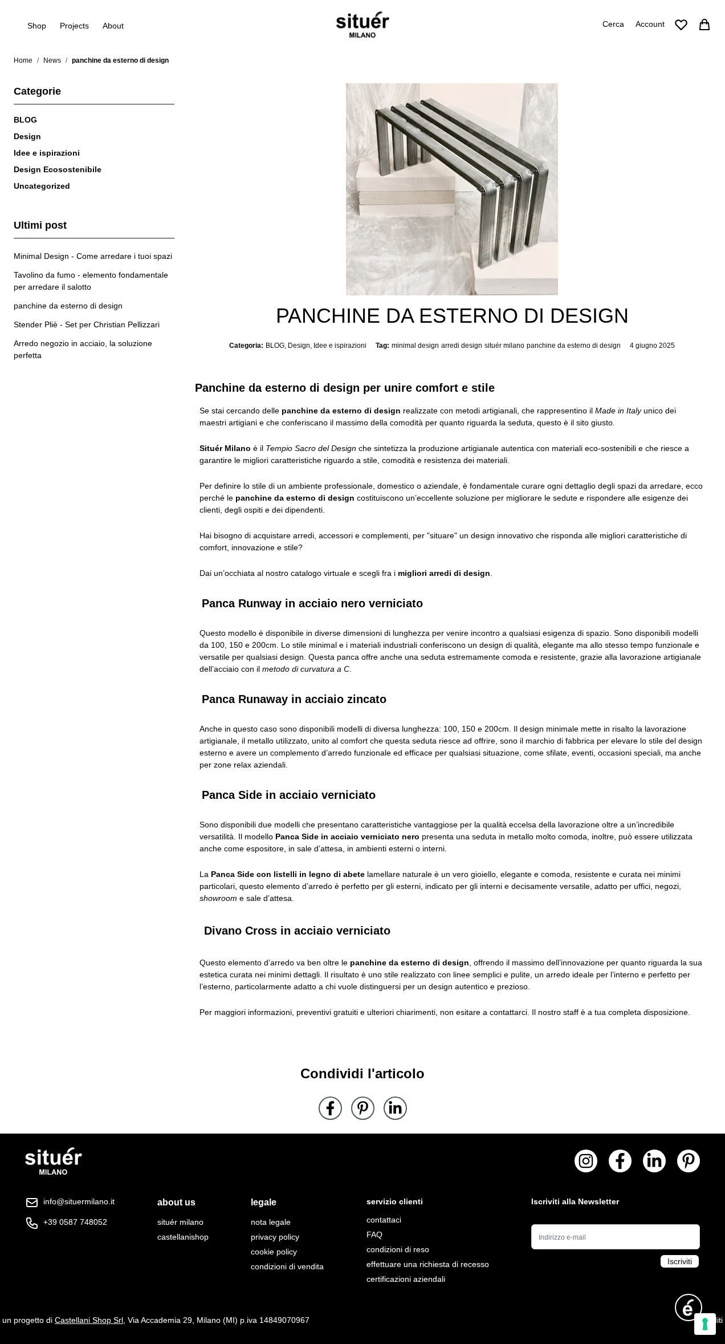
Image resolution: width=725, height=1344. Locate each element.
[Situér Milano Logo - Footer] (53, 1161)
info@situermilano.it (79, 1201)
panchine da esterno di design (574, 346)
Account (650, 24)
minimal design (415, 346)
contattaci (383, 1219)
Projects (74, 25)
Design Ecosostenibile (57, 169)
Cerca (613, 24)
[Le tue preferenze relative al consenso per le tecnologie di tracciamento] (705, 1324)
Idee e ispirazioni (47, 152)
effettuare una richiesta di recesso (427, 1264)
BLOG (25, 119)
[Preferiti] (681, 24)
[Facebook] (330, 1108)
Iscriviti (679, 1261)
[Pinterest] (363, 1108)
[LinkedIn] (395, 1108)
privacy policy (275, 1236)
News (52, 60)
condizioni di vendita (287, 1266)
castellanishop (183, 1236)
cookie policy (274, 1251)
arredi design (461, 346)
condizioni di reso (397, 1249)
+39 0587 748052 (75, 1222)
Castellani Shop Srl (89, 1320)
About (113, 25)
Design (27, 136)
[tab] (183, 1202)
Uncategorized (42, 185)
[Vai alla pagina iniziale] (362, 24)
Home (23, 60)
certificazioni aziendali (405, 1279)
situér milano (504, 346)
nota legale (271, 1222)
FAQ (374, 1234)
